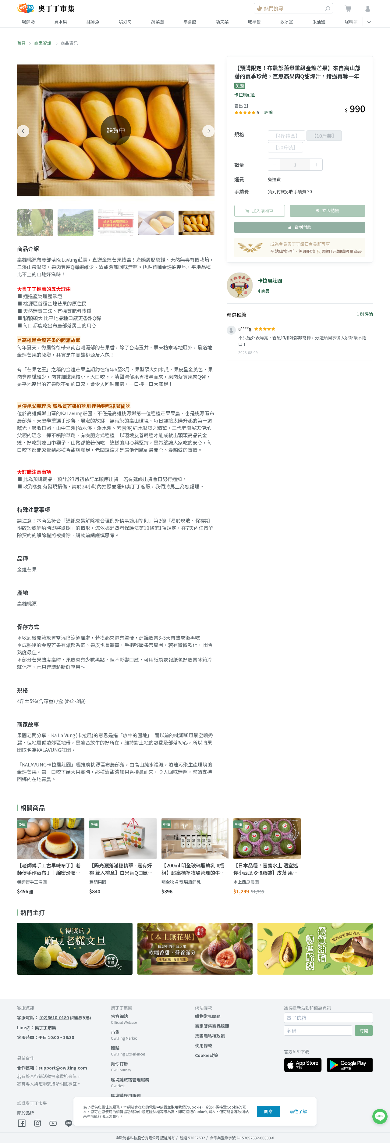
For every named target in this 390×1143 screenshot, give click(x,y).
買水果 (60, 22)
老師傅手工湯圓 (32, 882)
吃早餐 (254, 22)
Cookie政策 (206, 1055)
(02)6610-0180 (54, 1017)
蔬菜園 (157, 22)
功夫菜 (222, 22)
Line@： (36, 1027)
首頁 (21, 43)
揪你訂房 (119, 1064)
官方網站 (119, 1016)
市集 (115, 1032)
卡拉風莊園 (245, 94)
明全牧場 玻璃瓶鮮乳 (181, 882)
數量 (239, 164)
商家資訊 (43, 43)
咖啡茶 (351, 22)
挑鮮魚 (93, 22)
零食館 (189, 22)
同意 (268, 1111)
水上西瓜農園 (246, 882)
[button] (23, 131)
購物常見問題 (208, 1016)
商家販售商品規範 (212, 1026)
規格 (239, 134)
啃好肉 (125, 22)
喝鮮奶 (28, 22)
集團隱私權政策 (210, 1036)
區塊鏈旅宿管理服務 (130, 1080)
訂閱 (364, 1030)
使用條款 (203, 1045)
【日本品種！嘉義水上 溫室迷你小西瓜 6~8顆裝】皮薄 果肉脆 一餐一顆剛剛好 (265, 869)
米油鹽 (319, 22)
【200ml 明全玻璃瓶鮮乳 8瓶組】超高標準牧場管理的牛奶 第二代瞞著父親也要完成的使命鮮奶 (193, 869)
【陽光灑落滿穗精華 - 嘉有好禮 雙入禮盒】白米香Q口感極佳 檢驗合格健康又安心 (121, 869)
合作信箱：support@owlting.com (52, 1068)
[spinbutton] (295, 165)
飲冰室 (286, 22)
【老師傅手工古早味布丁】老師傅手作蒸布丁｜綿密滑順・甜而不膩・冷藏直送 (48, 869)
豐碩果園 (97, 882)
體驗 (115, 1048)
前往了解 (298, 1111)
